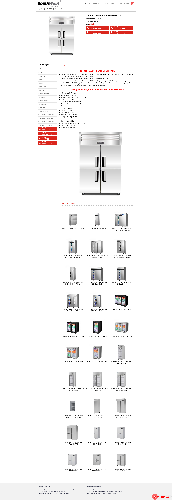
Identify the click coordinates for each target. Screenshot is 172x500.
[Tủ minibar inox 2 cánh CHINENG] (73, 365)
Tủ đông (40, 69)
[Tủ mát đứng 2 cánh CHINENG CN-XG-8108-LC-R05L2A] (73, 286)
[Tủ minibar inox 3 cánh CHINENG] (122, 338)
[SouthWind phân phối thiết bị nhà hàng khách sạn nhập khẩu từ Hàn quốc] (50, 6)
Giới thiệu (96, 3)
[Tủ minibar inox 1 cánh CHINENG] (97, 365)
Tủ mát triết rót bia (43, 111)
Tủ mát (62, 9)
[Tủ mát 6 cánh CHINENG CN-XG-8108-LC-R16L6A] (97, 259)
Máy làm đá (41, 97)
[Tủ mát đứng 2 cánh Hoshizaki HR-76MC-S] (97, 446)
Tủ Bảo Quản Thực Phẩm (45, 118)
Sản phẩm (105, 3)
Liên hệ (126, 3)
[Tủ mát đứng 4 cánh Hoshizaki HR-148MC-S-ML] (122, 473)
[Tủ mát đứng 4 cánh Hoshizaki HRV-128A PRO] (122, 419)
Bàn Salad (41, 90)
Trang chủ (88, 3)
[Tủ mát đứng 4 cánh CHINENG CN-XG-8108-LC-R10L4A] (122, 259)
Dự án (120, 3)
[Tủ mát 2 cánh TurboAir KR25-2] (97, 232)
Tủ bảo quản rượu (43, 100)
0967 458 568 (95, 33)
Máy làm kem (42, 104)
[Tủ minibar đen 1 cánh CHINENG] (97, 338)
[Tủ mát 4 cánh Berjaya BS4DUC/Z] (73, 232)
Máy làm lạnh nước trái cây (46, 114)
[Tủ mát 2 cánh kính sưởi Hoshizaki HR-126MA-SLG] (97, 392)
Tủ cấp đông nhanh (43, 93)
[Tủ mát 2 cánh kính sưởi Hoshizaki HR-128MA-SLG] (122, 392)
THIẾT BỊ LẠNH (51, 9)
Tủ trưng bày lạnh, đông (45, 125)
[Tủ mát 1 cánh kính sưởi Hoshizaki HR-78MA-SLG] (73, 392)
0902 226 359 (119, 33)
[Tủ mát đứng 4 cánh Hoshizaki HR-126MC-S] (122, 446)
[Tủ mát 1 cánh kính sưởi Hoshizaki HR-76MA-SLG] (122, 365)
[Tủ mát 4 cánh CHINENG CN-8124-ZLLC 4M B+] (122, 286)
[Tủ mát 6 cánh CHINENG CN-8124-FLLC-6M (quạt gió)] (122, 232)
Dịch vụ (113, 3)
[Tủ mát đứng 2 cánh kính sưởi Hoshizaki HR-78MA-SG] (73, 419)
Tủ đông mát (41, 76)
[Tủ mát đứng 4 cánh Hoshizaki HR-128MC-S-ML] (97, 473)
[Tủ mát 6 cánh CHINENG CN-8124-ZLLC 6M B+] (97, 286)
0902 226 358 (119, 29)
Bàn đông (40, 79)
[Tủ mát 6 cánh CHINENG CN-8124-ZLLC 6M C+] (73, 313)
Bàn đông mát (42, 86)
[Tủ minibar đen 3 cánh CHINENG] (122, 313)
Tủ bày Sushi (41, 107)
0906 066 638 (95, 29)
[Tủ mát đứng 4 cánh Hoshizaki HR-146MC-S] (73, 473)
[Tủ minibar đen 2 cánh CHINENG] (73, 338)
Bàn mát (40, 83)
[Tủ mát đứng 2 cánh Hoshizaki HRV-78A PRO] (97, 419)
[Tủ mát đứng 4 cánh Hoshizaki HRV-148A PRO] (73, 446)
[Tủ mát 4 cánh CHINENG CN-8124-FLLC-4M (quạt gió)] (73, 259)
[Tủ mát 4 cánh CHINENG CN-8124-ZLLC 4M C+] (97, 313)
